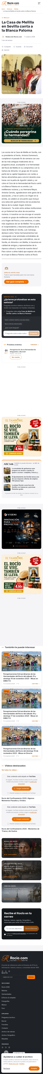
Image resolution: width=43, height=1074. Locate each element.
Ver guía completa (15, 282)
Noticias (9, 9)
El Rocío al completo (9, 998)
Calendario (33, 344)
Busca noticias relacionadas (13, 324)
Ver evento (17, 357)
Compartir (7, 47)
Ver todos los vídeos (9, 770)
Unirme (31, 977)
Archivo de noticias (8, 1032)
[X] (5, 971)
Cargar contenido (22, 789)
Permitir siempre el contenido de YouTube (23, 793)
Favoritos (5, 1024)
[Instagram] (9, 971)
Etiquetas (5, 1039)
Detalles (21, 1064)
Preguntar (33, 333)
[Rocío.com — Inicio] (10, 3)
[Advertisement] (21, 389)
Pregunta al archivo (8, 1017)
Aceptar (34, 1068)
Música (4, 1005)
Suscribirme (31, 928)
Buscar (4, 1021)
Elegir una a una (13, 1064)
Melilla (16, 9)
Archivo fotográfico (8, 1035)
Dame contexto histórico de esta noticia (17, 320)
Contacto (5, 1028)
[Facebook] (2, 971)
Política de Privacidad (19, 933)
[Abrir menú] (39, 3)
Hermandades (6, 994)
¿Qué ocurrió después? (12, 328)
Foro (3, 1008)
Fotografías (5, 1001)
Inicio (3, 9)
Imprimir (6, 50)
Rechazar (6, 1068)
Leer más (35, 683)
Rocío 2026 (6, 987)
